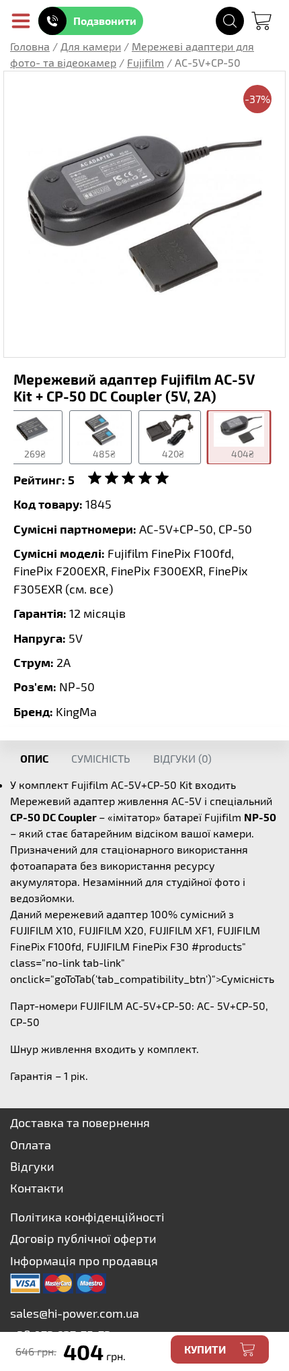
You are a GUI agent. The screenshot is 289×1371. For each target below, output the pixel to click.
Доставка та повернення (80, 1122)
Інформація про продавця (84, 1260)
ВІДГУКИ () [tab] (182, 758)
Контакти (37, 1187)
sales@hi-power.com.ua (74, 1313)
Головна (30, 46)
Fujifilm (145, 62)
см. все (89, 588)
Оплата (30, 1144)
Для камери (90, 46)
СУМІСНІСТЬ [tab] (100, 758)
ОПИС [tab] (34, 758)
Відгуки (32, 1166)
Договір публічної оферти (83, 1238)
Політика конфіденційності (87, 1216)
